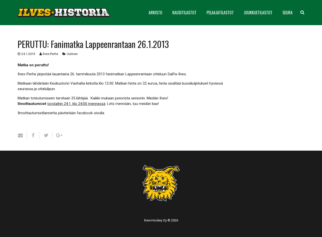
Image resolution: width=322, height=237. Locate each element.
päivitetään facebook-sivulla (81, 113)
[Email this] (22, 135)
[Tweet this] (46, 135)
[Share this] (33, 135)
